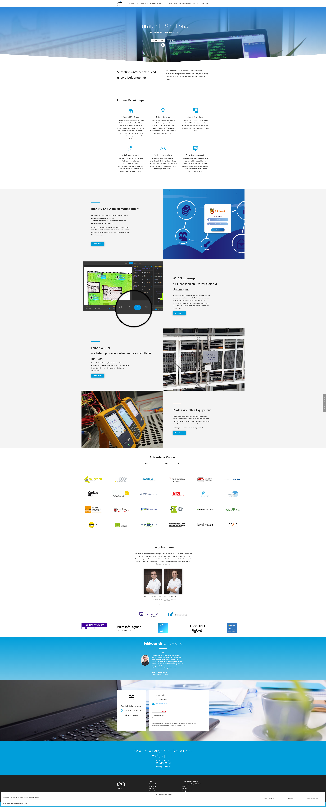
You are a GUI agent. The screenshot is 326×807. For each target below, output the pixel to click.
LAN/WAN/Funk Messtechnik (187, 3)
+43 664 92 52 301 (163, 763)
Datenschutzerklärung (16, 803)
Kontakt (151, 788)
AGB (150, 781)
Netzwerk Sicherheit (163, 117)
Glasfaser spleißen (172, 3)
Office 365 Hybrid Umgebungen (163, 155)
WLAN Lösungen (141, 3)
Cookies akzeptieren (268, 798)
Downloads (152, 784)
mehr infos (98, 244)
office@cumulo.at (161, 704)
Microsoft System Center (195, 117)
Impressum (25, 803)
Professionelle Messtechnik (195, 155)
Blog (207, 3)
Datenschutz (153, 791)
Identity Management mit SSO (131, 155)
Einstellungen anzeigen (312, 798)
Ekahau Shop (200, 3)
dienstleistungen (158, 40)
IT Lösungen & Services (156, 3)
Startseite (132, 3)
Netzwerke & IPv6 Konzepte (130, 117)
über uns (171, 40)
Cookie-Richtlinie (7, 803)
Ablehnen (290, 798)
